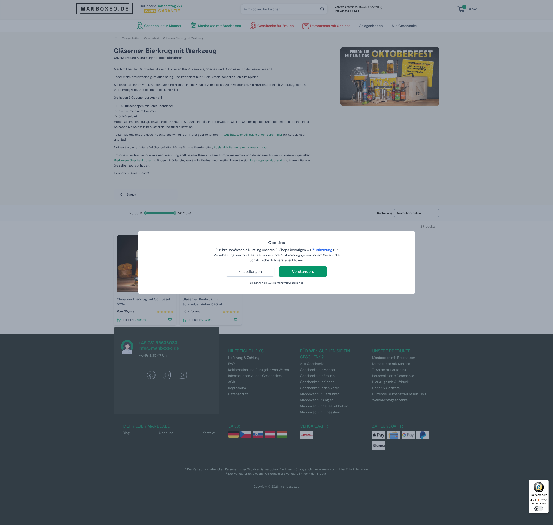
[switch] (538, 508)
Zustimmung (322, 250)
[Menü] (546, 482)
